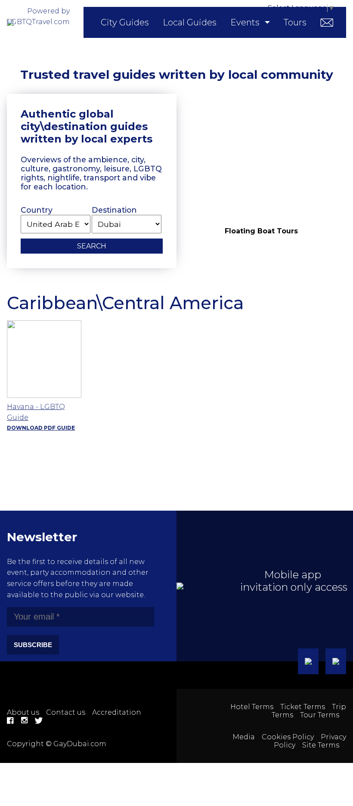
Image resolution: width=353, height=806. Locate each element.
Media (243, 737)
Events (245, 22)
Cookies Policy (288, 737)
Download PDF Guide (41, 428)
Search (91, 246)
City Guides (125, 22)
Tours (295, 22)
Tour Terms (319, 715)
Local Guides (190, 22)
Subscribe (33, 644)
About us (23, 712)
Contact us (65, 712)
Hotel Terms (251, 707)
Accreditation (116, 712)
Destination (114, 209)
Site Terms (320, 745)
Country (37, 209)
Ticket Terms (302, 707)
